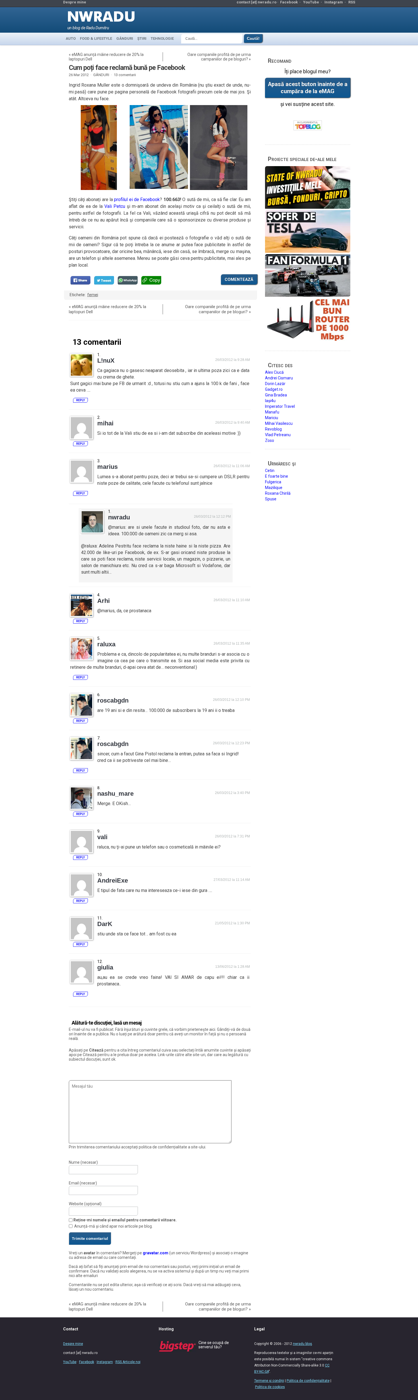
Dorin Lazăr (275, 383)
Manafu (272, 412)
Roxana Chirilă (278, 493)
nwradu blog (302, 1344)
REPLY (80, 400)
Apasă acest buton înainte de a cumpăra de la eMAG (307, 88)
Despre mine (74, 2)
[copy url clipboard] (151, 280)
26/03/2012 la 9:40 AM (232, 423)
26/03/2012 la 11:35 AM (232, 643)
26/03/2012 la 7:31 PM (232, 836)
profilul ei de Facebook (137, 199)
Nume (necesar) (83, 1162)
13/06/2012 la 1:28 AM (232, 967)
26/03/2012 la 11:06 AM (232, 466)
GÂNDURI (124, 38)
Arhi (103, 600)
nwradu (119, 517)
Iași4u (270, 400)
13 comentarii (125, 75)
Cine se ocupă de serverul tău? (213, 1344)
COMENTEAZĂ (239, 279)
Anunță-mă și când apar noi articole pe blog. (113, 1226)
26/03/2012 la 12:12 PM (212, 517)
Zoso (269, 440)
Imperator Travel (280, 406)
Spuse (270, 499)
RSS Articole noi (127, 1362)
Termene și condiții (269, 1381)
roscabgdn (113, 700)
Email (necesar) (83, 1183)
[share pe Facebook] (80, 280)
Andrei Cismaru (279, 378)
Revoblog (273, 429)
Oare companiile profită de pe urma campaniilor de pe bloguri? (219, 56)
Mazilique (273, 487)
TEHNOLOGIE (162, 38)
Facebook (289, 2)
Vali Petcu (114, 206)
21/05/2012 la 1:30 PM (232, 923)
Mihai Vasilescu (279, 423)
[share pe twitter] (104, 280)
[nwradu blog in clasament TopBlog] (307, 126)
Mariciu (271, 417)
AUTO (71, 38)
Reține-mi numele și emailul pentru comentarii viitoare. (125, 1220)
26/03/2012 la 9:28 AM (232, 360)
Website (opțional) (85, 1204)
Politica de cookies (270, 1387)
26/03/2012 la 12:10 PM (231, 700)
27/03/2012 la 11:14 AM (232, 880)
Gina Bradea (276, 395)
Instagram (333, 2)
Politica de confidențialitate (308, 1381)
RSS (351, 2)
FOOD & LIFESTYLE (96, 38)
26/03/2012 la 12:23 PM (231, 743)
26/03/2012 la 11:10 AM (232, 600)
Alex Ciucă (274, 372)
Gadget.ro (274, 389)
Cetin (269, 470)
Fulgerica (273, 482)
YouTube (311, 2)
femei (92, 294)
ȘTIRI (141, 38)
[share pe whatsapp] (128, 280)
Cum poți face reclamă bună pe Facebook (127, 68)
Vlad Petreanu (278, 434)
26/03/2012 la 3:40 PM (232, 793)
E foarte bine (276, 476)
